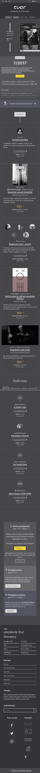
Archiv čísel (25, 649)
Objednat (20, 561)
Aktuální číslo (8, 641)
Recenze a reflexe (33, 388)
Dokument (25, 696)
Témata (15, 17)
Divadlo (6, 696)
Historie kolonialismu (15, 696)
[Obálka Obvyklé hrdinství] (20, 280)
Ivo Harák (22, 67)
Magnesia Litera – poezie (20, 244)
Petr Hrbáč (26, 69)
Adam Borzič (4, 67)
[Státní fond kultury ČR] (28, 757)
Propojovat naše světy (20, 350)
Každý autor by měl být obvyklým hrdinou (20, 297)
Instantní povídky (20, 140)
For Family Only (20, 464)
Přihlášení (19, 548)
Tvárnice (24, 641)
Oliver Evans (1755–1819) (20, 494)
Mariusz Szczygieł (6, 69)
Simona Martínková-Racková (9, 70)
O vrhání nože (20, 407)
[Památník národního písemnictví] (28, 749)
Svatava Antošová (22, 70)
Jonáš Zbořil (28, 67)
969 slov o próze (20, 699)
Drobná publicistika (14, 388)
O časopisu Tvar (26, 645)
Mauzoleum (31, 694)
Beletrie (6, 388)
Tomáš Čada (31, 70)
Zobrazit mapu (12, 586)
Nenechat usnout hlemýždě (20, 192)
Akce (26, 17)
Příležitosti (32, 17)
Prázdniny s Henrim (20, 436)
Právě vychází (23, 694)
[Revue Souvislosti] (28, 740)
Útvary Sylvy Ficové (9, 699)
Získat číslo (20, 76)
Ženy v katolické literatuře (11, 694)
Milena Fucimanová (17, 69)
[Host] (28, 724)
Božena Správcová (14, 67)
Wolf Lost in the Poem (16, 72)
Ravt (22, 17)
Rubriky (8, 17)
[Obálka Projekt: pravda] (20, 174)
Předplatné (24, 653)
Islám (27, 699)
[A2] (28, 732)
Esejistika (24, 388)
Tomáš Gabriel (5, 72)
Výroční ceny (32, 696)
